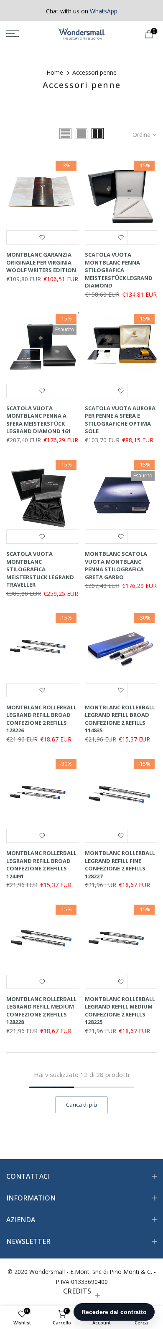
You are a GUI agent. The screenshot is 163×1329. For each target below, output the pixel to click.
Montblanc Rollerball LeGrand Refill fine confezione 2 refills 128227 (120, 864)
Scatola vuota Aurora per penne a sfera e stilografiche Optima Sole (120, 419)
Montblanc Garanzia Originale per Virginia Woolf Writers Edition (41, 262)
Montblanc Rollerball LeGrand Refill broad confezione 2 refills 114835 (120, 719)
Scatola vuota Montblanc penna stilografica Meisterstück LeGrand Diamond (119, 270)
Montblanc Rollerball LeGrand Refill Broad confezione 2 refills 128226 (41, 719)
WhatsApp (103, 11)
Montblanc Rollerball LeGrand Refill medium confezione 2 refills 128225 (120, 1010)
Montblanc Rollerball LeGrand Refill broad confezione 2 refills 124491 (41, 864)
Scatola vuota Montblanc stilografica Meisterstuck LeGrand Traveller (40, 569)
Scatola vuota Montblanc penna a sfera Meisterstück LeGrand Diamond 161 (38, 419)
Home (54, 72)
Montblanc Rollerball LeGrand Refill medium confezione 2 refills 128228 (41, 1010)
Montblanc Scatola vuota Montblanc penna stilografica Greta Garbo (116, 565)
